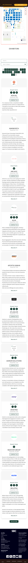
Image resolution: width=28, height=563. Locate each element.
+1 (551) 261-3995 (6, 546)
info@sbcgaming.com (6, 547)
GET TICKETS (20, 4)
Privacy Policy (23, 545)
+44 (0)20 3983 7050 (6, 545)
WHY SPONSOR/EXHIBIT (7, 4)
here (9, 548)
